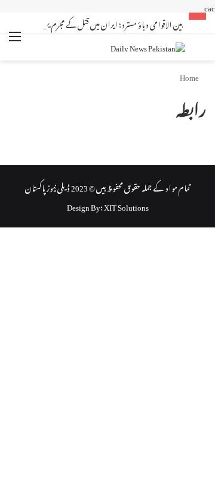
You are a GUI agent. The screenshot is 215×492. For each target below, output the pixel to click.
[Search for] (200, 48)
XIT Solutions (126, 205)
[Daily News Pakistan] (147, 47)
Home (190, 75)
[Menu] (15, 43)
